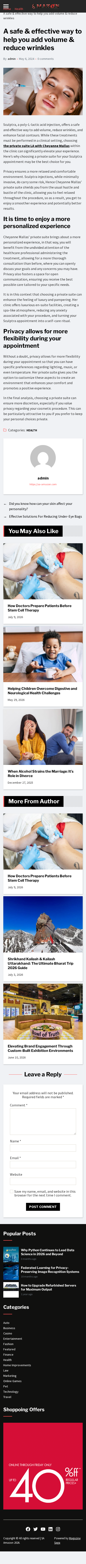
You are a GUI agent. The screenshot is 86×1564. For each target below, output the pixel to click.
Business (9, 1328)
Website (16, 1175)
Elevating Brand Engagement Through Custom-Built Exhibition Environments (40, 1048)
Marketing (10, 1376)
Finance (8, 1354)
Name (15, 1141)
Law (5, 1370)
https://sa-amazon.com (43, 484)
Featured (9, 1349)
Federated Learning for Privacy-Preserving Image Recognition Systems (50, 1269)
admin (12, 59)
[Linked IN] (50, 1529)
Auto (6, 1323)
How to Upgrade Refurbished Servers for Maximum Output (48, 1287)
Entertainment (12, 1339)
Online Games (12, 1381)
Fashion (8, 1344)
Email (15, 1158)
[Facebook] (28, 1529)
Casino (7, 1333)
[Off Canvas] (6, 6)
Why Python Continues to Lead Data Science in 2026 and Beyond (47, 1252)
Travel (7, 1397)
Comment (19, 1105)
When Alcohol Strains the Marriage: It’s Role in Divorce (40, 773)
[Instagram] (58, 1529)
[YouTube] (43, 1529)
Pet (5, 1386)
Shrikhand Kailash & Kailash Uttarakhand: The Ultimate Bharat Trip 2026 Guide (40, 963)
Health (31, 430)
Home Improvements (17, 1365)
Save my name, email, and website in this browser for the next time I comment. (45, 1193)
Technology (11, 1392)
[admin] (43, 458)
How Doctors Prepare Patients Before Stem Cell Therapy (39, 608)
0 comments (45, 59)
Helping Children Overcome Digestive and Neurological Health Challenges (42, 691)
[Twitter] (35, 1529)
